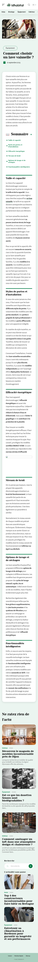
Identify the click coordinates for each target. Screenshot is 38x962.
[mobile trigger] (4, 5)
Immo (6, 892)
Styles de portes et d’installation (15, 146)
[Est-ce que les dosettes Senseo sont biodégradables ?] (19, 778)
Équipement (10, 48)
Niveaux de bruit (14, 156)
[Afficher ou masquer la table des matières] (30, 134)
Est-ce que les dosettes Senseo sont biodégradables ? (16, 798)
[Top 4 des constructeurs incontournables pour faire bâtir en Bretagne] (19, 881)
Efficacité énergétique (16, 151)
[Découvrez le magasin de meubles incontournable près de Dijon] (19, 734)
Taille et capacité (14, 140)
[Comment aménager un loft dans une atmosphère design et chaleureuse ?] (19, 822)
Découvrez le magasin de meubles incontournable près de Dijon (18, 754)
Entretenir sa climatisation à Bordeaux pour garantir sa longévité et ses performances (17, 933)
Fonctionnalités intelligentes (19, 167)
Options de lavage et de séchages (17, 161)
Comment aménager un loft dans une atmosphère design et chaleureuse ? (18, 842)
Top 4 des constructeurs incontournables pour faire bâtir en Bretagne (19, 899)
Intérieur (5, 748)
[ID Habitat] (15, 5)
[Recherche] (28, 4)
